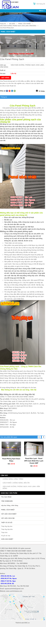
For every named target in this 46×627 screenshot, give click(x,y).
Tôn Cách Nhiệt (6, 497)
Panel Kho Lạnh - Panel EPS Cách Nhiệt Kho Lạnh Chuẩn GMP (33, 461)
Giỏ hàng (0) (40, 4)
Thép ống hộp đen (6, 526)
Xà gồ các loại (5, 535)
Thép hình (4, 532)
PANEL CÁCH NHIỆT (8, 510)
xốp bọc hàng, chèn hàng (9, 505)
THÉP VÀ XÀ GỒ (6, 522)
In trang (42, 91)
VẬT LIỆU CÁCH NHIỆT (8, 514)
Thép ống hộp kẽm (7, 529)
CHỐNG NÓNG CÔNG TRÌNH (13, 479)
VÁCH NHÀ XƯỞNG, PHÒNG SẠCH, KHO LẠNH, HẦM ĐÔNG (21, 487)
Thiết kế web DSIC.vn (23, 623)
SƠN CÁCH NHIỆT (7, 539)
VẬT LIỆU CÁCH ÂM (7, 518)
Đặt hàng (5, 78)
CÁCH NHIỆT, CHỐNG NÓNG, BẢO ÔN (16, 483)
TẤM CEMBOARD (7, 501)
